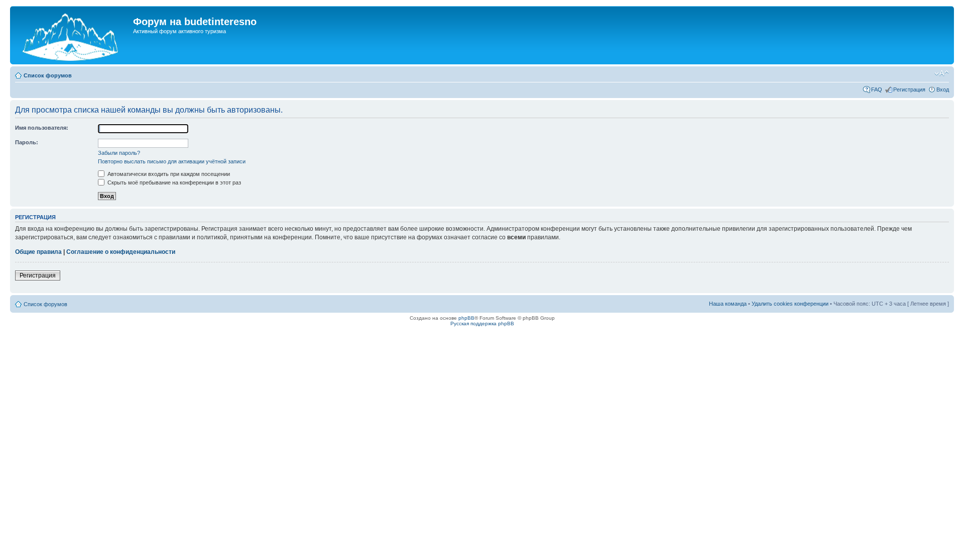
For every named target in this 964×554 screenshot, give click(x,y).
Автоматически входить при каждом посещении (168, 174)
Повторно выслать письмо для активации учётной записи (172, 161)
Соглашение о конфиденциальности (120, 251)
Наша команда (728, 304)
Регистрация (909, 89)
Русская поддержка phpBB (482, 323)
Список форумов (48, 75)
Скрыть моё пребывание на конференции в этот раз (173, 182)
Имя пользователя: (41, 128)
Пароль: (26, 142)
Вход (942, 89)
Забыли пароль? (119, 153)
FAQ (876, 89)
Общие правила (38, 251)
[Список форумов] (73, 35)
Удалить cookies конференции (790, 304)
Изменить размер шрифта (941, 73)
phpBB (466, 318)
